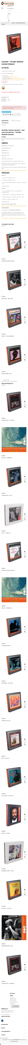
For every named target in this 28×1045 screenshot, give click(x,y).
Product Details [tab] (15, 120)
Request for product (6, 111)
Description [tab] (5, 120)
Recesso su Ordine (4, 1038)
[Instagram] (2, 1021)
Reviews (4, 124)
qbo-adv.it (15, 1041)
